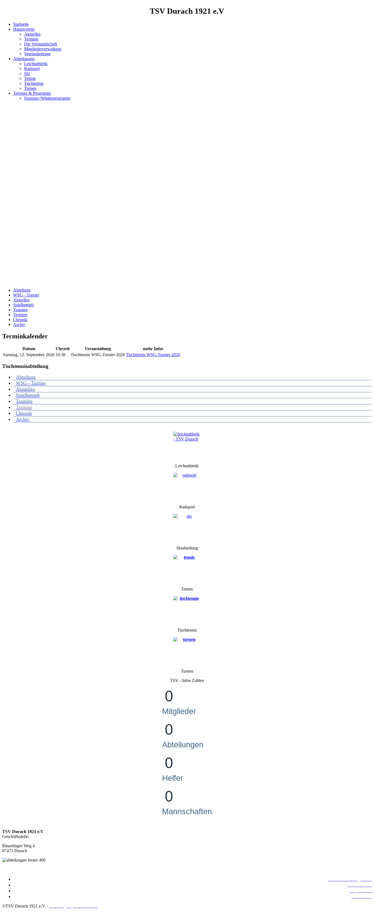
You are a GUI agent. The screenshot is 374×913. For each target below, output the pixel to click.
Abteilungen (23, 58)
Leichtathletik (36, 63)
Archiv (19, 324)
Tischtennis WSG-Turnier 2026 (153, 354)
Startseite (21, 24)
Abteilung (21, 290)
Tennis (30, 78)
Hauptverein (23, 29)
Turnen (30, 88)
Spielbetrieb (23, 305)
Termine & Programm (32, 93)
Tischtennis (34, 83)
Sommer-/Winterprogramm (47, 98)
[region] (187, 194)
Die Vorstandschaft (40, 44)
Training (20, 309)
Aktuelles (32, 34)
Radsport (32, 68)
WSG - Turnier (26, 295)
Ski (27, 73)
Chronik (20, 319)
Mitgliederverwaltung (42, 49)
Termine (31, 39)
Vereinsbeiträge (37, 53)
